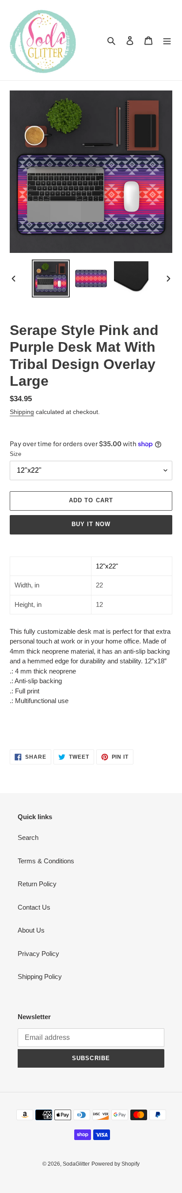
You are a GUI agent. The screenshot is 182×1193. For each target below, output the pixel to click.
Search (28, 837)
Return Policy (37, 884)
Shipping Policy (40, 976)
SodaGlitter (76, 1164)
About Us (31, 930)
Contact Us (34, 907)
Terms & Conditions (46, 861)
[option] (51, 278)
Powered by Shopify (115, 1164)
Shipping (22, 411)
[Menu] (167, 40)
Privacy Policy (38, 953)
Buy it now (91, 524)
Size (15, 454)
